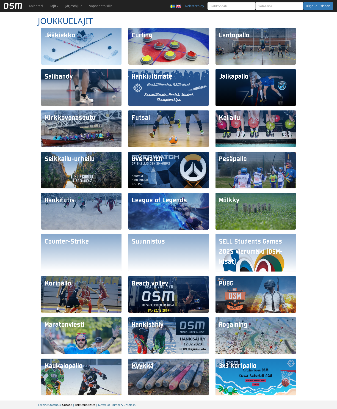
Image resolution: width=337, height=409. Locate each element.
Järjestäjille (73, 6)
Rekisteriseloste (85, 404)
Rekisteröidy (194, 6)
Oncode (67, 404)
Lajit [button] (53, 6)
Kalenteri (36, 6)
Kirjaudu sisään (318, 6)
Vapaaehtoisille (101, 6)
